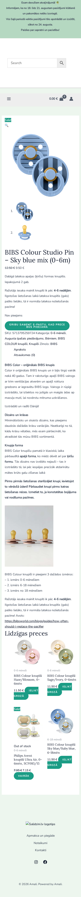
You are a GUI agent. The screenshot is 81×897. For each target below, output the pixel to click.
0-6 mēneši (58, 333)
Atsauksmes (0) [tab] (24, 355)
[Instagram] (36, 862)
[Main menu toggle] (8, 98)
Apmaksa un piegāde (41, 836)
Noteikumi (40, 843)
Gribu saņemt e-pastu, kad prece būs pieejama (37, 326)
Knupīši (34, 344)
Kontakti (40, 850)
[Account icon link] (71, 99)
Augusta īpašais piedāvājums (24, 338)
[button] (6, 125)
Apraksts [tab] (20, 350)
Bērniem (50, 338)
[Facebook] (45, 862)
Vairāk (23, 776)
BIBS (53, 344)
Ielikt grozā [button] (26, 693)
